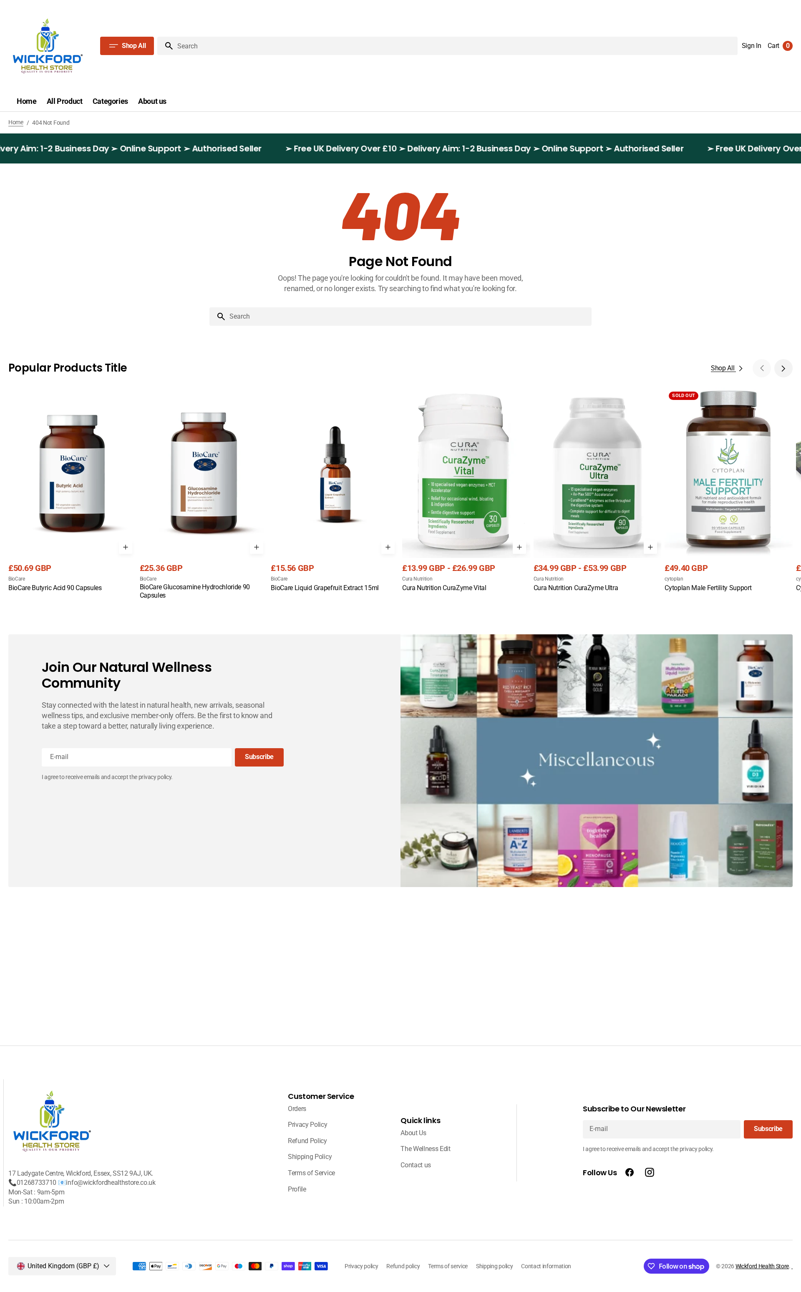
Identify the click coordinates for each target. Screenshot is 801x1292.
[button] (751, 46)
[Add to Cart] (125, 547)
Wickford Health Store (762, 1266)
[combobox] (409, 316)
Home (15, 122)
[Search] (165, 46)
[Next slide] (783, 368)
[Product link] (72, 494)
